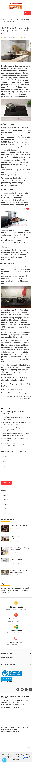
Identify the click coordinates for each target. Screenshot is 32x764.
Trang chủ (5, 495)
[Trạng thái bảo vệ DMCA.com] (6, 679)
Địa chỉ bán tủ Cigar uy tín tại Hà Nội (18, 525)
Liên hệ (5, 512)
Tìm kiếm (27, 13)
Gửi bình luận (6, 482)
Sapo (17, 759)
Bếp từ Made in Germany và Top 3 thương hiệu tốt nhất (15, 30)
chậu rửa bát (18, 757)
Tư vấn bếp (6, 508)
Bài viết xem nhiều (7, 520)
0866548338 (9, 729)
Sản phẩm (5, 504)
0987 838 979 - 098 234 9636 (14, 705)
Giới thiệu (5, 499)
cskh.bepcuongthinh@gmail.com (10, 707)
